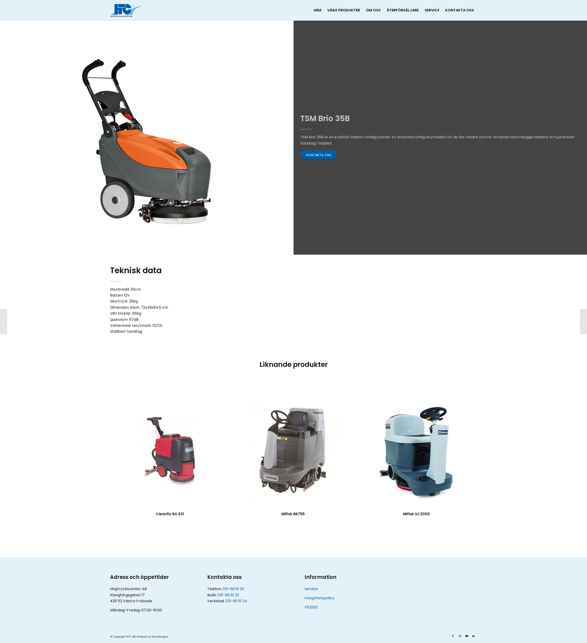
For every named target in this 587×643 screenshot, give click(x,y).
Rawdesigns (160, 636)
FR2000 (311, 607)
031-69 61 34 (236, 601)
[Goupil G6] (3, 321)
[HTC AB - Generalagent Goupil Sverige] (126, 10)
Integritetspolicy (319, 598)
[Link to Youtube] (466, 635)
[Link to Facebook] (452, 635)
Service (311, 588)
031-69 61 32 (228, 595)
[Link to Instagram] (459, 635)
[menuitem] (317, 10)
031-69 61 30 (233, 588)
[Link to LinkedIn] (473, 635)
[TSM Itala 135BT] (583, 321)
